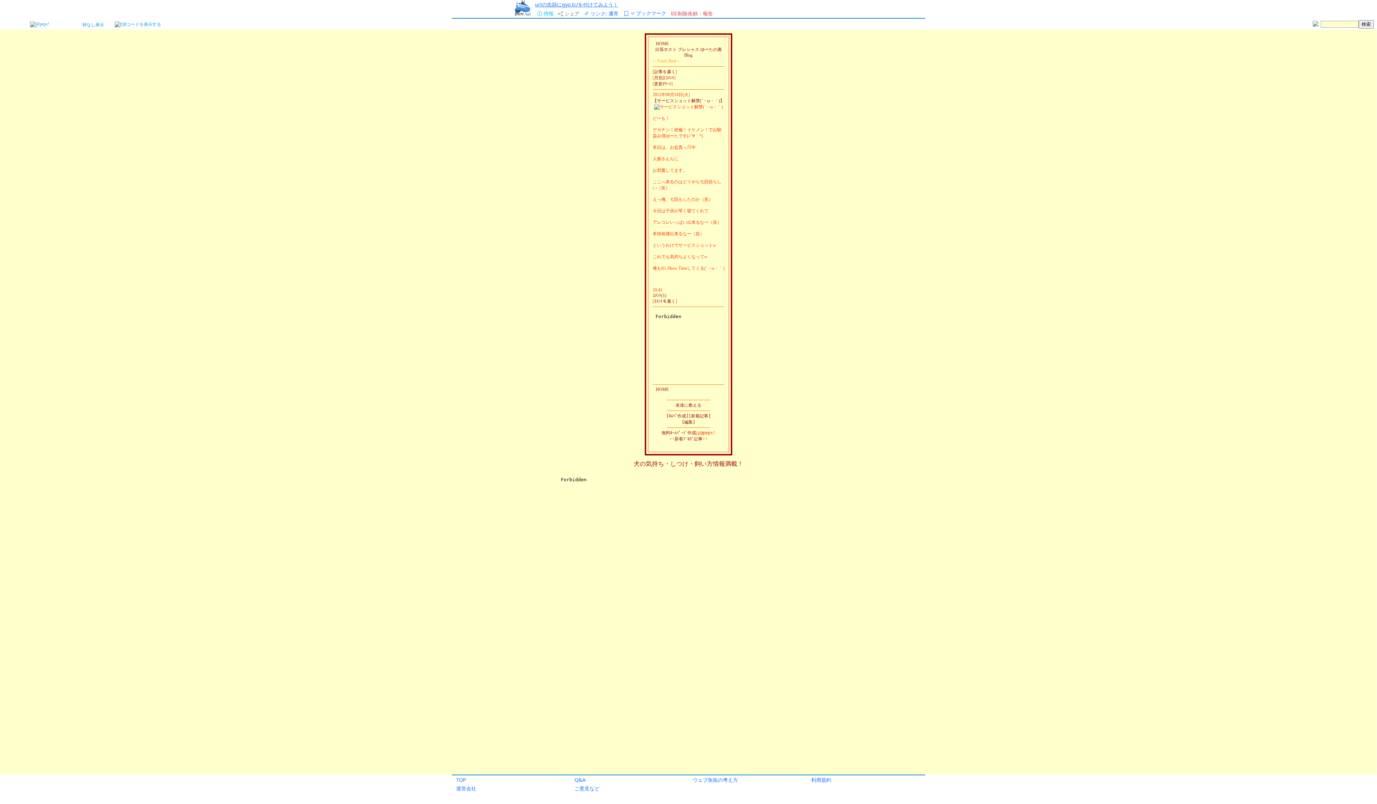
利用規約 (821, 779)
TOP (461, 779)
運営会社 (466, 788)
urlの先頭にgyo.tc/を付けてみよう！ (576, 4)
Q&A (580, 779)
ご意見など (587, 788)
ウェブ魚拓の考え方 (715, 779)
